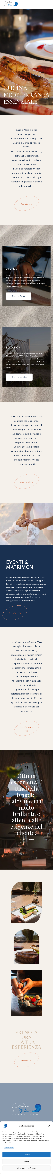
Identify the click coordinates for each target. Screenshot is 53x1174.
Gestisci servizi (9, 1148)
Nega (26, 1161)
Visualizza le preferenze (26, 1168)
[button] (49, 1126)
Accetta (26, 1155)
